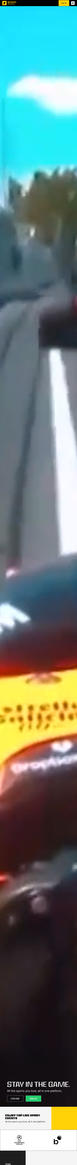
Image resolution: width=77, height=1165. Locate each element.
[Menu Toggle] (73, 3)
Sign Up (63, 3)
